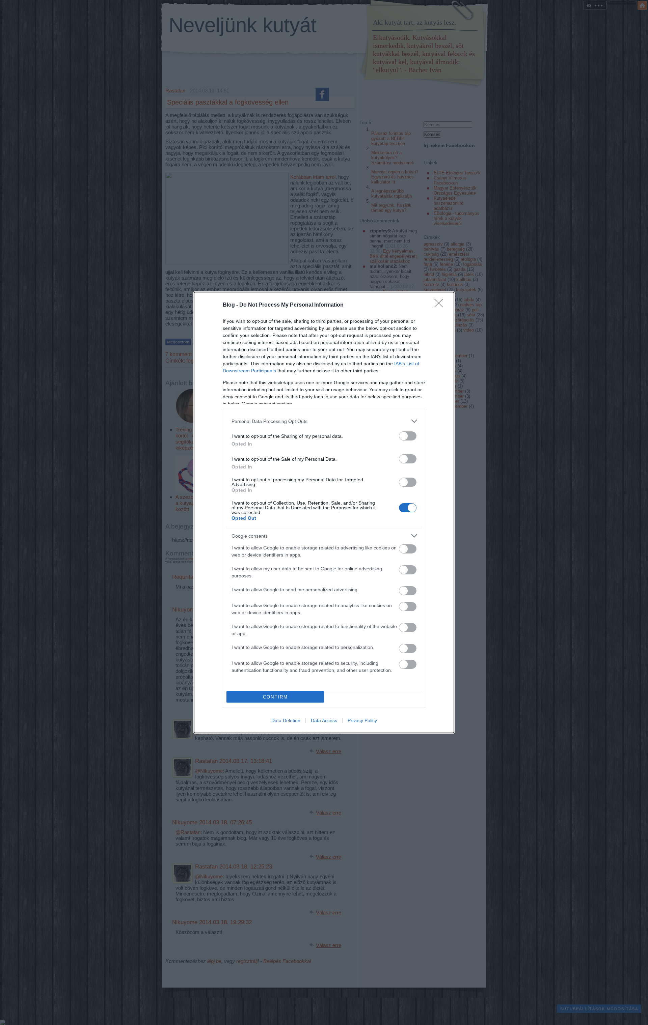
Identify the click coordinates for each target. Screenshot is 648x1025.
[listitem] (324, 421)
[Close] (440, 305)
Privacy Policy (362, 720)
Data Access (324, 720)
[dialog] (324, 512)
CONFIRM (275, 697)
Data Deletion (285, 720)
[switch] (407, 435)
